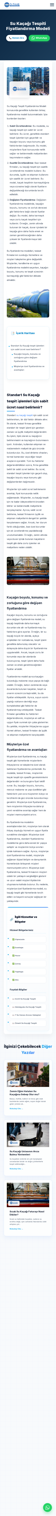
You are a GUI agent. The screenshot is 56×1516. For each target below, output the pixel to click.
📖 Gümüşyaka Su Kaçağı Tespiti (26, 1007)
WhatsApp (41, 38)
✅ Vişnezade (18, 939)
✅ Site (15, 980)
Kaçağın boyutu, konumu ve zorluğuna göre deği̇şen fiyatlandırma (27, 357)
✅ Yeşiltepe (17, 972)
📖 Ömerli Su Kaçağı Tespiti (24, 1023)
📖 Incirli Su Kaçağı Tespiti (24, 999)
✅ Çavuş (16, 964)
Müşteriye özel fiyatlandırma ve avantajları (29, 368)
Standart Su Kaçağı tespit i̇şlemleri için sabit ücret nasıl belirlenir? (27, 347)
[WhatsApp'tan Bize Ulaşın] (47, 1507)
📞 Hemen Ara (16, 38)
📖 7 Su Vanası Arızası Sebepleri (26, 1015)
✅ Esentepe (17, 947)
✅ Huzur (16, 955)
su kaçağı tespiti (24, 415)
